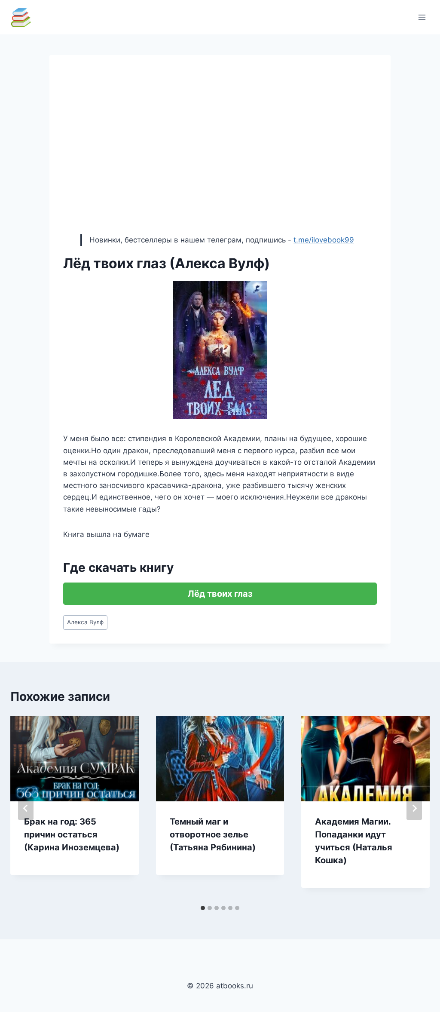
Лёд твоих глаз (220, 594)
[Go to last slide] (26, 808)
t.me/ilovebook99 (323, 240)
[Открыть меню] (422, 17)
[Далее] (414, 808)
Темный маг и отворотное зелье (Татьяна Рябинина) (213, 834)
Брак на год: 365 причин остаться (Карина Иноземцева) (71, 834)
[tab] (203, 908)
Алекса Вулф (85, 622)
